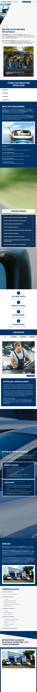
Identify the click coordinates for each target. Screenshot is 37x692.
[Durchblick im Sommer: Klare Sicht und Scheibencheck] (18, 61)
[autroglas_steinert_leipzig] (6, 1)
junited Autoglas (14, 628)
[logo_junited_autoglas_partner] (15, 2)
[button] (36, 1)
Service (26, 561)
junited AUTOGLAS (18, 553)
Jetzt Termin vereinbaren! (15, 643)
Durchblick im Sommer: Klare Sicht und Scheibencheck (15, 72)
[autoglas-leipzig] (18, 659)
